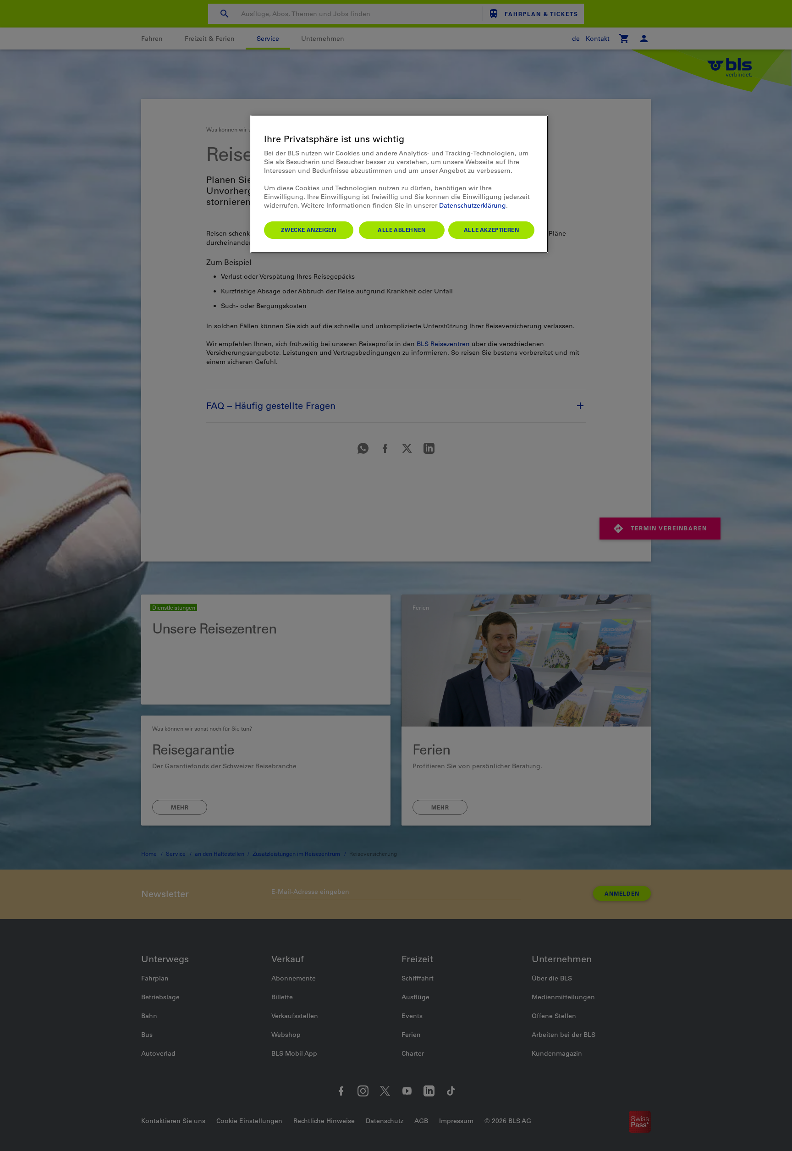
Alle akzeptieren (491, 229)
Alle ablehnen (402, 229)
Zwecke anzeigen (308, 229)
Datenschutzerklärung (472, 205)
